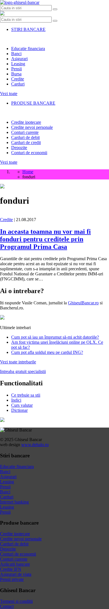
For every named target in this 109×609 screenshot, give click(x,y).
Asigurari (19, 58)
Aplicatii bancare (15, 564)
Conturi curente (25, 132)
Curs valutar (22, 405)
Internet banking (14, 502)
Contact (7, 606)
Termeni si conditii (16, 601)
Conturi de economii (29, 152)
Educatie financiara (28, 48)
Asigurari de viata (15, 574)
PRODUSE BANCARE (33, 103)
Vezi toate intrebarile (18, 361)
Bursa (16, 73)
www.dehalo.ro (35, 444)
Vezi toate (8, 93)
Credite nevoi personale (32, 127)
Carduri (18, 84)
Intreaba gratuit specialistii (23, 371)
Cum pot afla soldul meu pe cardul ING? (47, 352)
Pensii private (12, 579)
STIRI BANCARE (28, 29)
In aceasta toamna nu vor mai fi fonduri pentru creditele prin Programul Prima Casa (45, 239)
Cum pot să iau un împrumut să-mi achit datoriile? (55, 337)
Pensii (16, 68)
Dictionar (19, 410)
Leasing (18, 63)
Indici (16, 400)
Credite (17, 79)
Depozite (19, 147)
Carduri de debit (25, 137)
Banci (16, 53)
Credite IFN (10, 569)
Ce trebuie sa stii (25, 395)
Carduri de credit (26, 142)
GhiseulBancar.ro (83, 302)
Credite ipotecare (26, 122)
